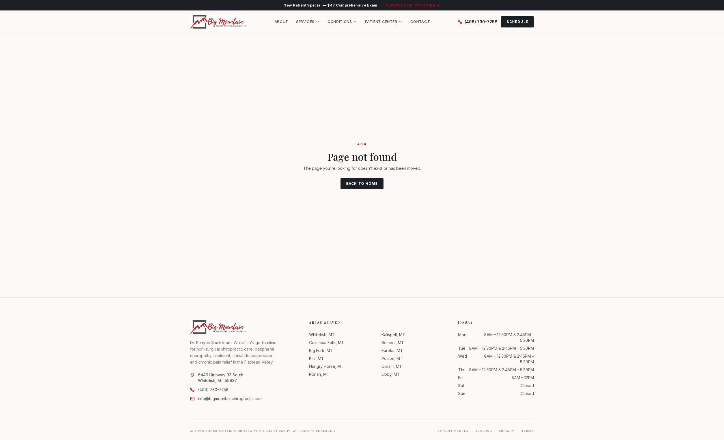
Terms (527, 431)
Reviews (483, 431)
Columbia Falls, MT (326, 342)
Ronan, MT (319, 374)
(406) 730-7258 (481, 21)
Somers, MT (393, 342)
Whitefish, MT (322, 334)
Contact (420, 22)
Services (305, 22)
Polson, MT (392, 358)
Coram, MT (392, 366)
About (281, 22)
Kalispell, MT (393, 334)
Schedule (517, 22)
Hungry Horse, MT (326, 366)
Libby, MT (391, 374)
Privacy (506, 431)
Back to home (362, 183)
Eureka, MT (392, 350)
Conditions (339, 22)
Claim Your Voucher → (413, 5)
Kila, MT (316, 358)
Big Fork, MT (321, 350)
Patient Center (381, 22)
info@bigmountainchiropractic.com (230, 398)
